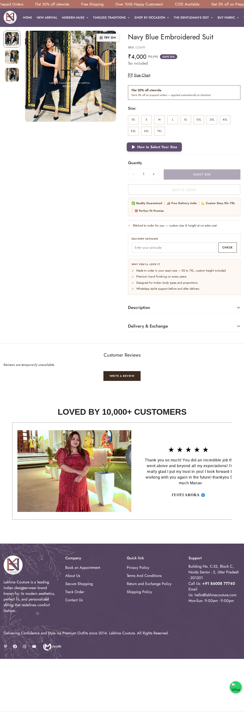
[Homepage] (52, 646)
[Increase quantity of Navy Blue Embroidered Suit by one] (154, 174)
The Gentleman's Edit (191, 17)
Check (227, 247)
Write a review (122, 376)
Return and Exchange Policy (149, 583)
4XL (226, 120)
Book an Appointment (82, 567)
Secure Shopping (79, 583)
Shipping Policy (139, 592)
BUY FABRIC (226, 17)
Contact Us (74, 600)
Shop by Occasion (149, 17)
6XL (148, 132)
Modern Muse (73, 17)
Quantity (135, 163)
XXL (200, 120)
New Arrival (47, 17)
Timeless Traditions (109, 17)
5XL (135, 132)
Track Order (74, 592)
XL (187, 120)
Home (27, 17)
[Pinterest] (5, 646)
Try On (110, 37)
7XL (161, 132)
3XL (213, 120)
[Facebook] (15, 646)
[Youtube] (34, 646)
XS (135, 120)
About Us (72, 575)
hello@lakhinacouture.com (215, 595)
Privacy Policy (138, 567)
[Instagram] (24, 646)
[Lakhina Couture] (10, 17)
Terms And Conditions (144, 575)
